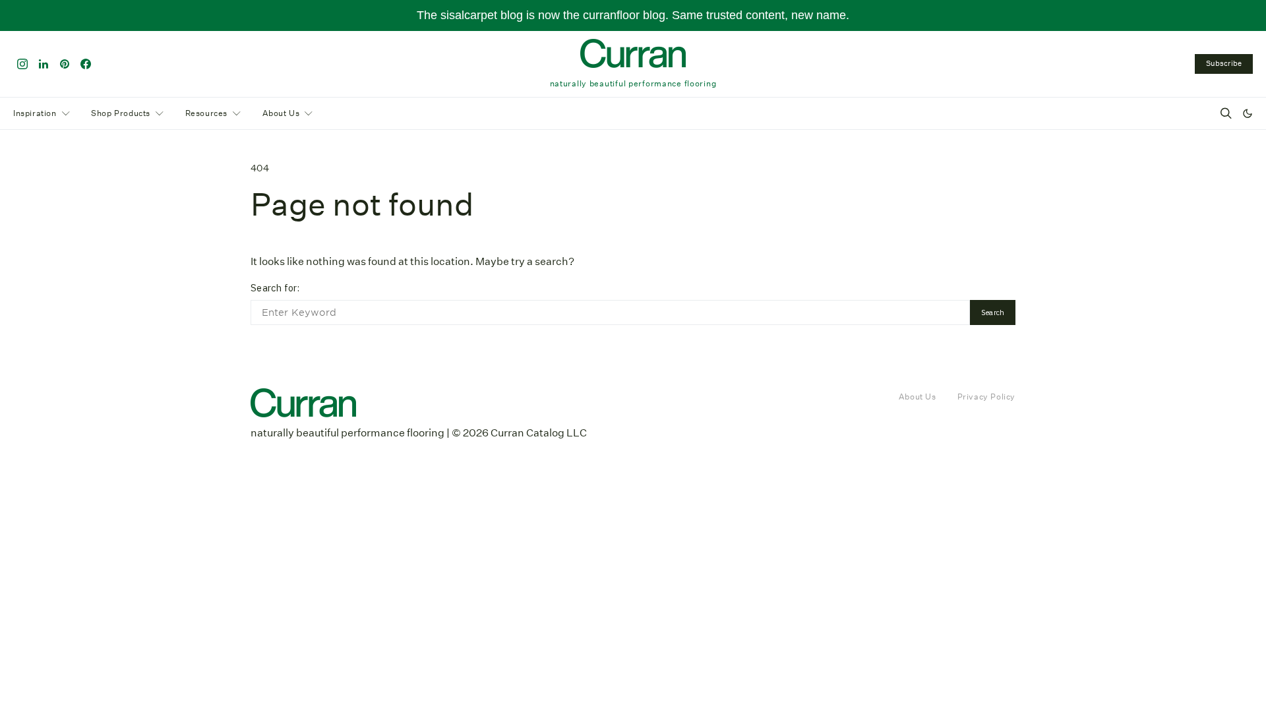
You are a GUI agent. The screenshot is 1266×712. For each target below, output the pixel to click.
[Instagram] (22, 64)
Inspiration (35, 113)
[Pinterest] (64, 64)
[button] (1247, 113)
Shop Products (120, 113)
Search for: (275, 288)
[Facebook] (85, 64)
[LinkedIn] (43, 64)
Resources (206, 113)
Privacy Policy (986, 396)
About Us (281, 113)
